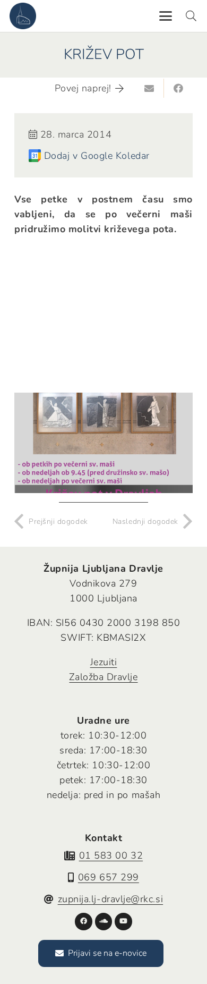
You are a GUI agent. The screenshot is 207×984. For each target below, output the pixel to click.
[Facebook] (83, 921)
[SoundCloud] (104, 921)
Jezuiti (103, 662)
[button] (165, 16)
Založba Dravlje (103, 677)
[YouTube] (123, 921)
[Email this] (149, 88)
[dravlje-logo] (23, 16)
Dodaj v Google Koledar (97, 155)
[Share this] (178, 88)
